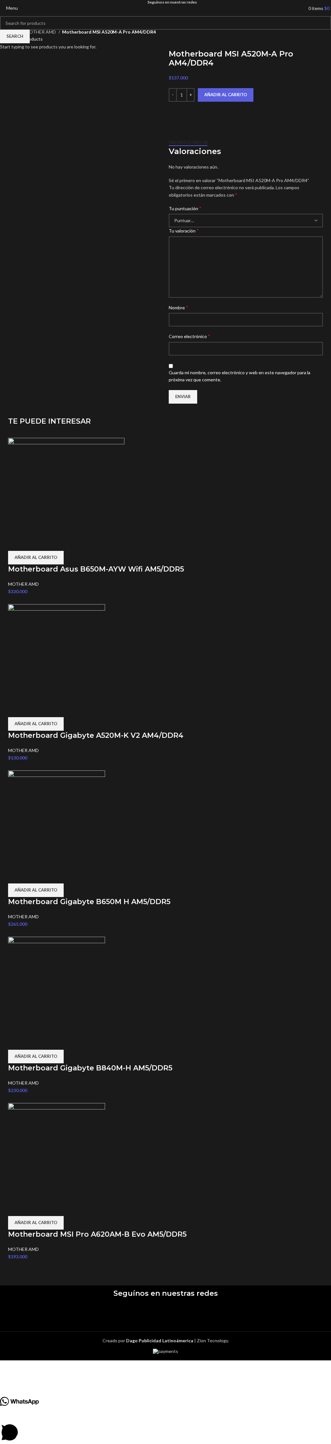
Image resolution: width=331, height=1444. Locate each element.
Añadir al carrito (225, 94)
